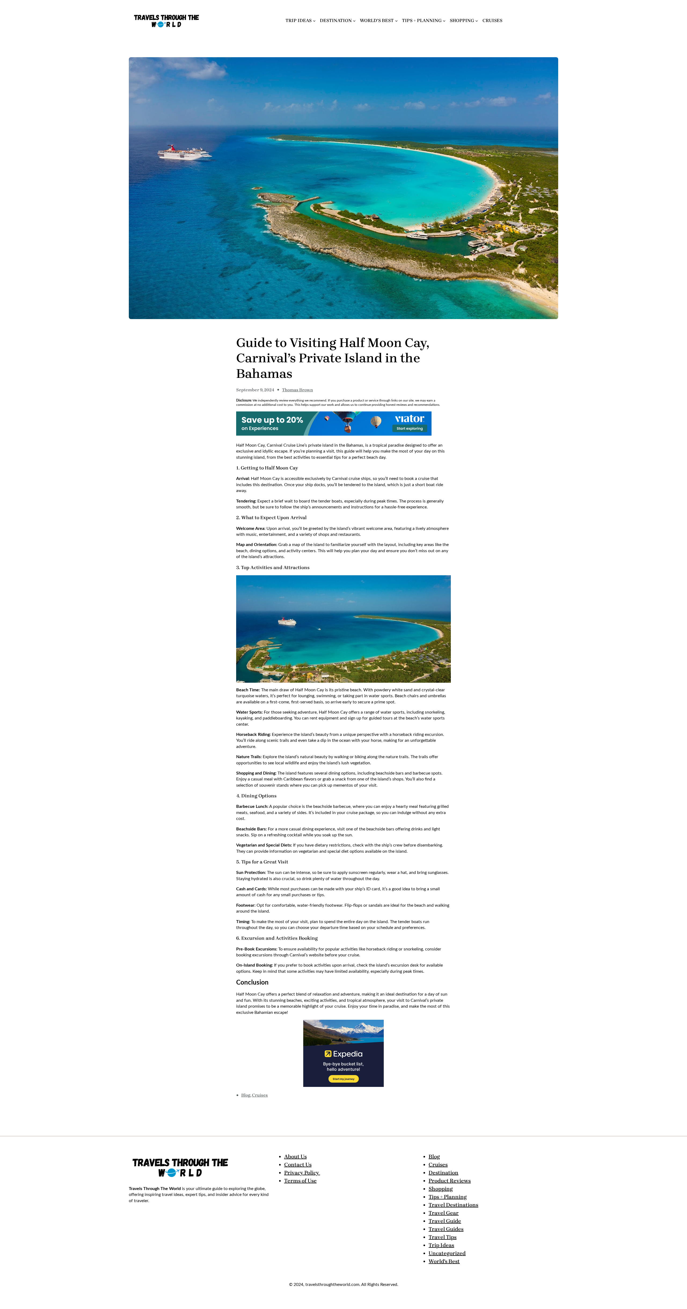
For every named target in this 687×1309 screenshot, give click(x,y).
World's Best (444, 1261)
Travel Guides (446, 1229)
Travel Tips (442, 1237)
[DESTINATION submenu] (354, 20)
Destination (443, 1173)
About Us (295, 1156)
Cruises (260, 1095)
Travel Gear (444, 1213)
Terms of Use (300, 1181)
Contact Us (298, 1165)
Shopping (441, 1189)
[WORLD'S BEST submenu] (396, 20)
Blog (245, 1095)
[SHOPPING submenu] (476, 20)
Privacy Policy (302, 1173)
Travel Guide (445, 1221)
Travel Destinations (453, 1205)
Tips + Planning (448, 1197)
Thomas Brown (297, 389)
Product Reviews (450, 1181)
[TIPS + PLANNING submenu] (444, 20)
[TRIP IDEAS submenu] (314, 20)
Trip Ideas (441, 1245)
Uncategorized (447, 1253)
